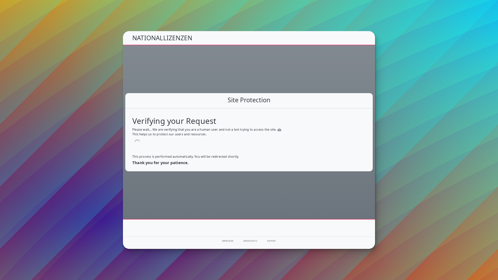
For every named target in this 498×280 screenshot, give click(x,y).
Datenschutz (250, 241)
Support (271, 241)
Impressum (227, 241)
